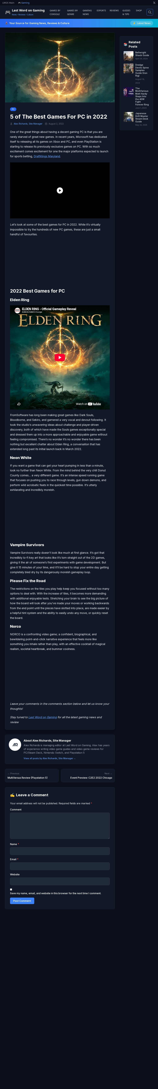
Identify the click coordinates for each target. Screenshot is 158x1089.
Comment (15, 809)
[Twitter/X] (154, 3)
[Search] (150, 12)
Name (14, 844)
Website (15, 874)
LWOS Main (8, 2)
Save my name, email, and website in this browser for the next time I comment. (55, 893)
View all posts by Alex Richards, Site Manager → (50, 758)
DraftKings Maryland (47, 156)
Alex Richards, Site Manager (28, 123)
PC (13, 109)
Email (14, 859)
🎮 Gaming (23, 2)
